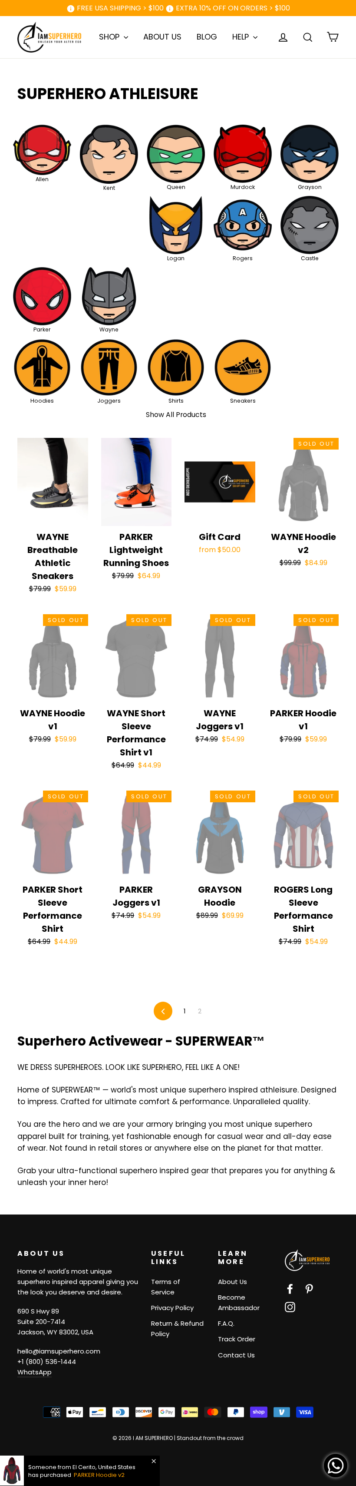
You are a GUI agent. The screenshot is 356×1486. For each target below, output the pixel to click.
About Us (232, 1281)
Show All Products (176, 415)
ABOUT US (162, 36)
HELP (241, 36)
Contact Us (236, 1355)
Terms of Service (165, 1287)
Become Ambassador (239, 1302)
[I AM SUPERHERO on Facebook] (290, 1288)
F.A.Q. (226, 1323)
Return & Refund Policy (177, 1328)
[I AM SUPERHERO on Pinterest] (309, 1288)
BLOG (207, 36)
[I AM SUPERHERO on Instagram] (290, 1307)
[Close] (154, 1461)
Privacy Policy (172, 1307)
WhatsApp (34, 1372)
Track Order (236, 1339)
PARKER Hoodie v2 (99, 1475)
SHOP (110, 36)
